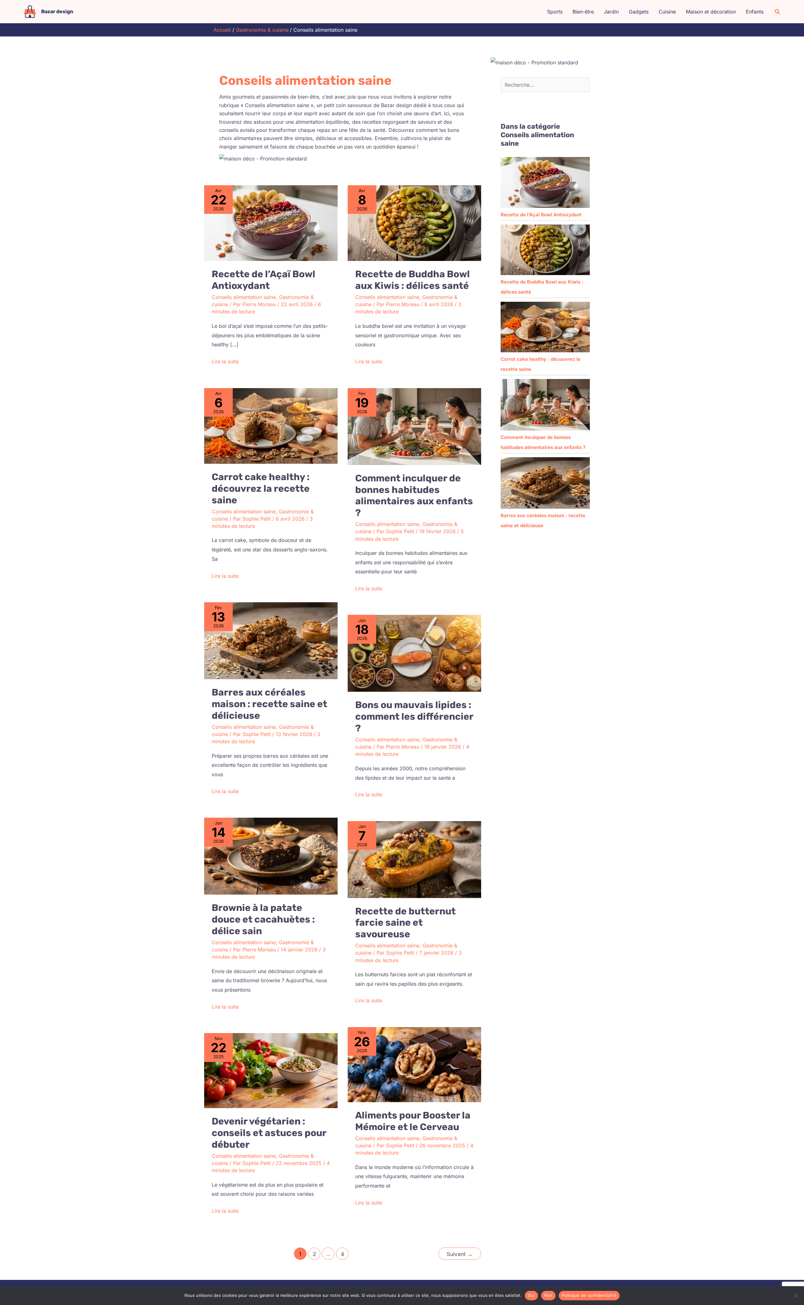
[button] (777, 12)
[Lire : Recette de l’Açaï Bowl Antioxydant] (271, 222)
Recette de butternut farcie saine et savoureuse (405, 923)
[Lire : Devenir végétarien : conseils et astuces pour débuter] (271, 1070)
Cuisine (667, 11)
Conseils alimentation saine (244, 297)
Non (548, 1295)
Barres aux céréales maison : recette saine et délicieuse (269, 704)
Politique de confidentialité (589, 1295)
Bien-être (583, 11)
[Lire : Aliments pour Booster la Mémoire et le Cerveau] (414, 1064)
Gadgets (639, 11)
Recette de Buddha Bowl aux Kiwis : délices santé (412, 279)
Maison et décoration (711, 11)
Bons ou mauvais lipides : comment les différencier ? (414, 716)
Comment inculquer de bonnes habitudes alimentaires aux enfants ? (414, 496)
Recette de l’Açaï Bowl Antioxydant (263, 279)
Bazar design (57, 11)
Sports (554, 11)
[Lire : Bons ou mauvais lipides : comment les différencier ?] (414, 653)
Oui (531, 1295)
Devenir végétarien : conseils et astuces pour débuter (269, 1133)
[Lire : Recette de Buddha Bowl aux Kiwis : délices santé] (414, 222)
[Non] (796, 1295)
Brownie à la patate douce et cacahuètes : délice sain (263, 919)
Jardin (611, 11)
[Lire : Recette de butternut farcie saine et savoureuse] (414, 859)
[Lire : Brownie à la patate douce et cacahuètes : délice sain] (271, 856)
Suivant (460, 1254)
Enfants (754, 11)
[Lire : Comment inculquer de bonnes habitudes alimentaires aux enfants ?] (414, 426)
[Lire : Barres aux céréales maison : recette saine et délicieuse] (271, 640)
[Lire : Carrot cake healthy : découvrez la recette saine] (271, 425)
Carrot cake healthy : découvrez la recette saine (261, 488)
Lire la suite (225, 361)
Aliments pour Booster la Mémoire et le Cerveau (412, 1121)
